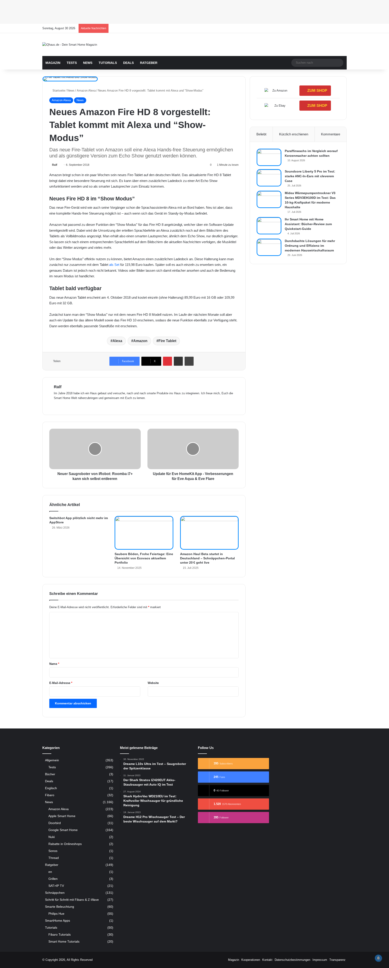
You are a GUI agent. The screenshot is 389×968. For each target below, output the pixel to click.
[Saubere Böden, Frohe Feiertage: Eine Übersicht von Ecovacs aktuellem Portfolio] (144, 533)
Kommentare (330, 134)
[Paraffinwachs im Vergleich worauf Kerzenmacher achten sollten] (269, 157)
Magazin (52, 63)
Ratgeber (148, 63)
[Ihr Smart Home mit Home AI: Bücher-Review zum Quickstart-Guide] (269, 225)
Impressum (319, 959)
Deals (128, 63)
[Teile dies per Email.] (178, 361)
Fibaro (49, 795)
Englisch (51, 788)
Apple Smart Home (61, 816)
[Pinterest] (167, 361)
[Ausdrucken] (189, 361)
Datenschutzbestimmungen (292, 959)
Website (153, 683)
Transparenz (337, 959)
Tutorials (108, 63)
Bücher (50, 774)
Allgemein (52, 760)
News (87, 63)
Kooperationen (250, 959)
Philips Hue (56, 913)
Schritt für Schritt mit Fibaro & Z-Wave (72, 899)
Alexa (117, 341)
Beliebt (261, 134)
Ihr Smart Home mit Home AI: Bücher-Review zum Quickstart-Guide (308, 224)
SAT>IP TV (56, 885)
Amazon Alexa (86, 90)
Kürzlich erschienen (293, 134)
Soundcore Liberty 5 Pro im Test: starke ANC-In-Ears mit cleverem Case (310, 176)
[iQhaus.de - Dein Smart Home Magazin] (69, 44)
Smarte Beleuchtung (59, 906)
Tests (72, 63)
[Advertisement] (135, 11)
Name (54, 664)
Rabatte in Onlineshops (65, 844)
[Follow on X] (59, 164)
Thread (53, 858)
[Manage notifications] (378, 958)
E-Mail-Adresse (60, 683)
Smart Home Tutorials (63, 941)
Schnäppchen (55, 892)
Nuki (51, 837)
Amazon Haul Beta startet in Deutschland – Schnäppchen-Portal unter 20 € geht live (207, 558)
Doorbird (54, 823)
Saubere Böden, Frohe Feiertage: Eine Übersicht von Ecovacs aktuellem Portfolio (144, 558)
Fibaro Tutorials (59, 934)
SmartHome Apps (57, 920)
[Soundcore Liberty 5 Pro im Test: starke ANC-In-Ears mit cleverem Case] (269, 177)
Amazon (140, 341)
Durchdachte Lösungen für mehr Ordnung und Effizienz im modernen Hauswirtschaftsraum (310, 245)
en (50, 872)
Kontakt (267, 959)
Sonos (52, 851)
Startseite (58, 90)
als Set (114, 265)
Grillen (53, 879)
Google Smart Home (63, 830)
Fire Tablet (167, 341)
